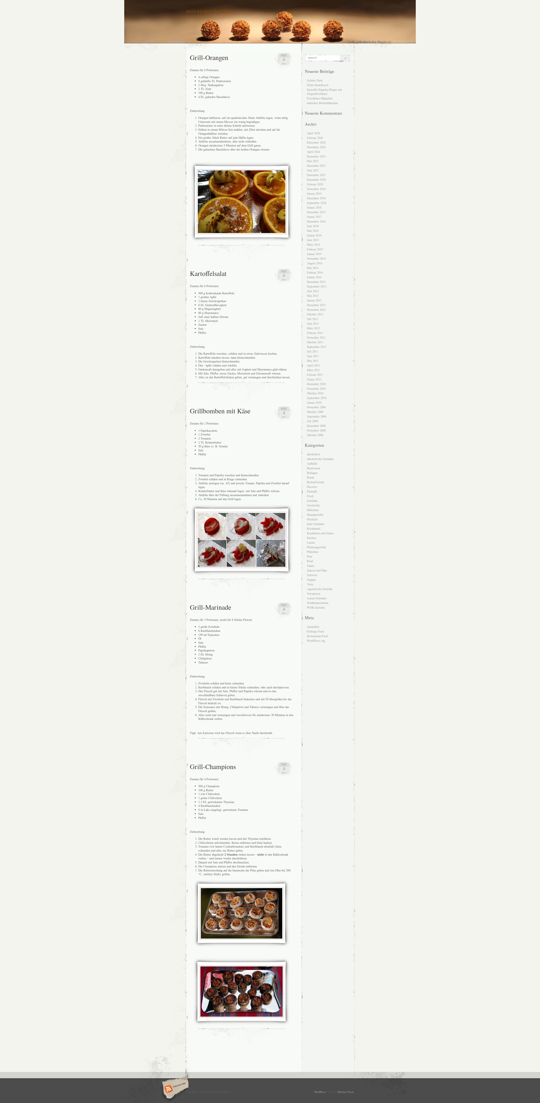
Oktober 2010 (315, 393)
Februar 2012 (315, 333)
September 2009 (316, 416)
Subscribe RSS (174, 1089)
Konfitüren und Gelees (320, 533)
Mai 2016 (313, 231)
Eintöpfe (312, 491)
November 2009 (316, 407)
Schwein (312, 575)
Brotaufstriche (315, 482)
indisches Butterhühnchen (322, 103)
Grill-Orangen (209, 57)
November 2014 (316, 258)
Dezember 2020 (316, 180)
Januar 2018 (314, 207)
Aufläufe (312, 463)
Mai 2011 (313, 361)
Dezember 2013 (316, 282)
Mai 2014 (313, 268)
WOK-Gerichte (316, 607)
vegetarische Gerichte (319, 589)
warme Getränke (317, 598)
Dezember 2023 (316, 156)
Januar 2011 (314, 379)
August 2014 (314, 263)
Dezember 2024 (316, 142)
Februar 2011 (315, 375)
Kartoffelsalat (208, 273)
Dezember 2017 (316, 212)
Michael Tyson (346, 1092)
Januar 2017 (314, 217)
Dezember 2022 (316, 166)
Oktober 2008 (315, 435)
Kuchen (311, 538)
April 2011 (313, 365)
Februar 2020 (315, 184)
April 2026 (313, 133)
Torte (310, 584)
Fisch (310, 496)
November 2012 (316, 310)
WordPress (320, 1092)
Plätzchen (312, 552)
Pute (309, 556)
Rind (310, 561)
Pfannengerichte (316, 547)
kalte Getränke (315, 524)
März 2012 (313, 328)
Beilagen (312, 473)
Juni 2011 (313, 356)
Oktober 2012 (315, 314)
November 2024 (316, 147)
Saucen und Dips (317, 570)
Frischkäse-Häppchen (320, 98)
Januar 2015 (314, 254)
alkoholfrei (313, 454)
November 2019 (316, 189)
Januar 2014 (314, 277)
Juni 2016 (313, 226)
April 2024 (313, 152)
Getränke (312, 501)
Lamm (311, 542)
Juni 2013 (313, 291)
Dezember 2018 (316, 198)
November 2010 (316, 389)
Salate (310, 566)
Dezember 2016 (316, 221)
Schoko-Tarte (315, 80)
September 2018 (316, 203)
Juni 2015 (313, 240)
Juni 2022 (313, 170)
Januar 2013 (314, 300)
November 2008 (316, 430)
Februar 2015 (315, 249)
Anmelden (313, 627)
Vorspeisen (313, 594)
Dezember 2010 (316, 384)
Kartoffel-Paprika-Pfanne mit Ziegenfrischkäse (324, 92)
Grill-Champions (213, 766)
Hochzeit (312, 519)
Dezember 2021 (316, 175)
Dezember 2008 (316, 426)
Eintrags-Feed (315, 631)
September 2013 (316, 286)
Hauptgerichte (315, 515)
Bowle (310, 477)
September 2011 (316, 347)
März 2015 (313, 245)
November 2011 (316, 337)
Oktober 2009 (315, 412)
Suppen (311, 580)
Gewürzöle (313, 505)
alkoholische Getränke (320, 459)
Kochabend (313, 528)
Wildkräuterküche (317, 603)
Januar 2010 (314, 402)
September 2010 (316, 398)
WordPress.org (316, 641)
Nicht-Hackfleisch (317, 85)
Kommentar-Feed (317, 636)
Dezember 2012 (316, 305)
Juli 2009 (312, 421)
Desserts (312, 487)
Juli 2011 (312, 351)
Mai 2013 (313, 296)
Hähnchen (313, 510)
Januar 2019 (314, 193)
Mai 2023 (313, 161)
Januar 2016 (314, 235)
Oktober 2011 (315, 342)
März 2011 (313, 370)
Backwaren (313, 468)
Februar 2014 (315, 272)
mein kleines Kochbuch (210, 10)
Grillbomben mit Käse (220, 410)
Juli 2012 (312, 319)
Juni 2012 (313, 324)
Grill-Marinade (210, 607)
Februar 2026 (315, 138)
